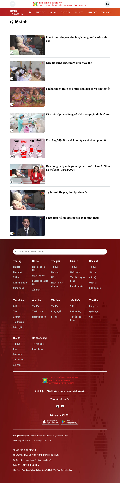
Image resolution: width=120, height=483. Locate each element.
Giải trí (16, 338)
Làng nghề (56, 311)
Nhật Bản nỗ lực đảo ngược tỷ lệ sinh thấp (72, 217)
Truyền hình (38, 343)
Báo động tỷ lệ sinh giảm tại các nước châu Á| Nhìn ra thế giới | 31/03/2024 (78, 167)
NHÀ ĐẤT (92, 12)
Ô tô (15, 306)
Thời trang (18, 359)
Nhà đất (93, 261)
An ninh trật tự (20, 282)
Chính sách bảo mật (76, 391)
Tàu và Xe (18, 300)
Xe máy (16, 316)
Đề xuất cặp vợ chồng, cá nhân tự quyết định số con (78, 114)
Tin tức (54, 266)
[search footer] (16, 251)
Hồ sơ (54, 277)
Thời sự (17, 261)
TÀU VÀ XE (106, 12)
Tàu (15, 311)
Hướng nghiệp (39, 316)
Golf (91, 316)
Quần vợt (93, 311)
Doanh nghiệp (77, 286)
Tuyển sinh (37, 311)
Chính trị (17, 272)
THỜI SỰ (40, 12)
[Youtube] (62, 407)
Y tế (72, 306)
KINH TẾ (79, 12)
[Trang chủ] (30, 12)
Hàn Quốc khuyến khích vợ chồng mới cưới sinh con (76, 38)
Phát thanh (37, 349)
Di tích (54, 316)
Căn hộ (92, 277)
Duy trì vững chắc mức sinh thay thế (69, 62)
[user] (107, 4)
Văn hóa (55, 300)
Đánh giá (17, 327)
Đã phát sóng (39, 338)
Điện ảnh (17, 354)
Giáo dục (37, 300)
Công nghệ (18, 288)
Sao (15, 349)
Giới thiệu (39, 391)
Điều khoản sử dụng (56, 391)
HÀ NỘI (52, 12)
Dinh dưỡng (75, 311)
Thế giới (55, 261)
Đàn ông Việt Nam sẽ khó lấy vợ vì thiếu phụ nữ (76, 140)
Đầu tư (92, 272)
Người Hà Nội (38, 275)
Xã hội (16, 277)
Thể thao (94, 300)
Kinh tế (74, 261)
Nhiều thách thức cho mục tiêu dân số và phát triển (78, 88)
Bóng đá (93, 306)
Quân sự (55, 272)
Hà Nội (16, 266)
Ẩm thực (36, 289)
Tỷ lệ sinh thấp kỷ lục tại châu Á (66, 192)
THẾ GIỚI (65, 12)
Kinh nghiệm (95, 288)
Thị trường (18, 322)
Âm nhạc (17, 364)
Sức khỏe (75, 300)
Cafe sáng (75, 272)
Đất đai (93, 282)
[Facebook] (57, 407)
